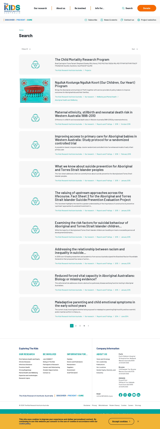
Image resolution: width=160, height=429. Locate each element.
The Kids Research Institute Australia (68, 70)
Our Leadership (102, 362)
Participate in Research (51, 364)
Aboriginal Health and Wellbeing (66, 100)
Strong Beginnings (25, 370)
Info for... (99, 8)
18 (84, 326)
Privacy (94, 405)
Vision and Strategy (103, 359)
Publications (101, 364)
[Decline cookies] (138, 421)
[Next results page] (88, 325)
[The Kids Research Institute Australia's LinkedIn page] (138, 395)
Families (69, 359)
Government (71, 370)
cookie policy (24, 423)
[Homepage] (12, 8)
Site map (138, 405)
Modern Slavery (114, 405)
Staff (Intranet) (72, 373)
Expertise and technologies (28, 375)
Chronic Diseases (24, 362)
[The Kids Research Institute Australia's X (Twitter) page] (129, 395)
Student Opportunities (50, 370)
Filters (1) (25, 49)
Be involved (80, 8)
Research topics (24, 378)
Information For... (77, 354)
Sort (133, 49)
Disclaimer (87, 405)
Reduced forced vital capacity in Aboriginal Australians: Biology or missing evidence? (95, 277)
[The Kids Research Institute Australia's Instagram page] (125, 395)
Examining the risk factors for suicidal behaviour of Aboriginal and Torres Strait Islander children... (91, 224)
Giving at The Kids (49, 362)
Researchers (71, 364)
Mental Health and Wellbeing (28, 373)
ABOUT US (102, 354)
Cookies (123, 405)
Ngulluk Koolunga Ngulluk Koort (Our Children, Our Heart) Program (95, 84)
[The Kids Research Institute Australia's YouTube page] (134, 395)
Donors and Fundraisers (75, 362)
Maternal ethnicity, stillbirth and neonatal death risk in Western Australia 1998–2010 (93, 113)
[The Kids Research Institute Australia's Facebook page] (120, 395)
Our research (40, 8)
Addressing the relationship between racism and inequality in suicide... (90, 250)
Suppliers (70, 367)
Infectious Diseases (25, 364)
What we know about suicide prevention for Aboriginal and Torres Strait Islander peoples (93, 167)
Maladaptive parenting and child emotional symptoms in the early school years (95, 303)
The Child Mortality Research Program (82, 59)
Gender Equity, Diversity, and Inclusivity (106, 371)
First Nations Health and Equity (29, 359)
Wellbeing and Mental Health (107, 97)
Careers (130, 405)
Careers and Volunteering (51, 367)
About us (60, 8)
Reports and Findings (104, 124)
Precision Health (24, 367)
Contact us (46, 373)
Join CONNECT (48, 359)
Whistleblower (103, 405)
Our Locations (101, 367)
